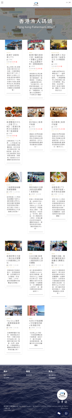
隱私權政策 (52, 375)
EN (67, 2)
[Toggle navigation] (2, 2)
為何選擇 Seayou (9, 378)
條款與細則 (52, 378)
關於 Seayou (7, 375)
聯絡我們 (29, 375)
